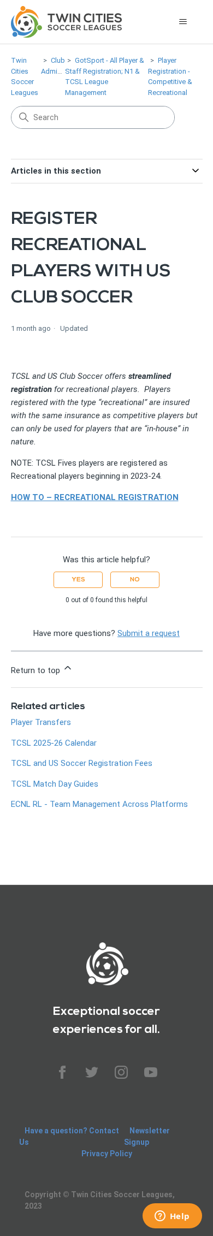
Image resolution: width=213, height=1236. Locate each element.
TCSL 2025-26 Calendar (54, 743)
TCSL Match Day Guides (54, 784)
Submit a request (148, 633)
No (135, 579)
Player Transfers (41, 722)
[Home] (66, 22)
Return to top (36, 670)
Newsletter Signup (147, 1136)
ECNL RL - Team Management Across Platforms (99, 804)
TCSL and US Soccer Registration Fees (81, 763)
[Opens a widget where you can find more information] (172, 1217)
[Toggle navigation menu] (183, 22)
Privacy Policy (106, 1153)
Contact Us (69, 1136)
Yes (78, 579)
